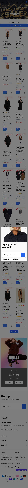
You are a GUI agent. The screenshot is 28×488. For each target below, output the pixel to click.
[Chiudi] (25, 228)
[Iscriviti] (23, 255)
